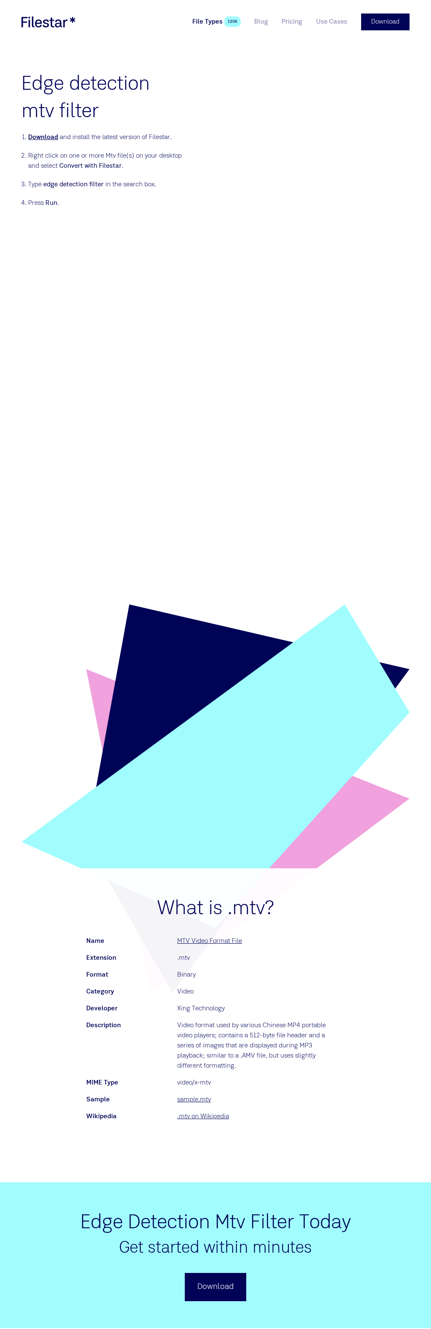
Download (43, 137)
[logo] (48, 21)
